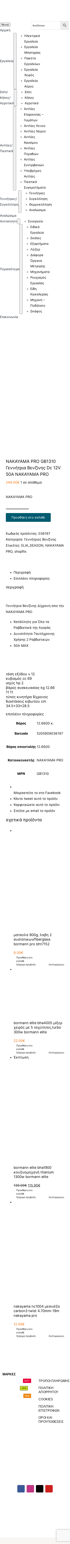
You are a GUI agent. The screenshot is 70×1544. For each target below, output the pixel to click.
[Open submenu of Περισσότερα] (21, 269)
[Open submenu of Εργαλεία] (15, 61)
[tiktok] (39, 1488)
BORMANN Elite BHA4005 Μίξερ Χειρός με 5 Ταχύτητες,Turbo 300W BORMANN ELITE (38, 1027)
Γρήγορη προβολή (26, 964)
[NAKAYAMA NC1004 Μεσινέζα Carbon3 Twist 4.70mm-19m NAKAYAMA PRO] (39, 1250)
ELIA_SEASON (32, 545)
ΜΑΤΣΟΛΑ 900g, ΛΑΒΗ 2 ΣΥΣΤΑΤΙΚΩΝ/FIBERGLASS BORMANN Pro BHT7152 (33, 939)
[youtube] (49, 1488)
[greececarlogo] (34, 1500)
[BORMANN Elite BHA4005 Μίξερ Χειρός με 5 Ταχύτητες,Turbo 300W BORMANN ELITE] (39, 991)
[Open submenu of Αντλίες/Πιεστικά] (14, 148)
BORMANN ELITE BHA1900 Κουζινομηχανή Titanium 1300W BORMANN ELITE (34, 1172)
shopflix (20, 551)
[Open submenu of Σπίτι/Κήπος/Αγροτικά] (15, 97)
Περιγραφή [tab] (22, 572)
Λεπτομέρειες (56, 964)
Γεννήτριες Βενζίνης (40, 539)
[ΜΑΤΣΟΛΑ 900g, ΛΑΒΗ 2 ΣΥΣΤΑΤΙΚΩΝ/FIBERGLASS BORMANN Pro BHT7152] (39, 878)
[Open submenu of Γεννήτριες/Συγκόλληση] (19, 201)
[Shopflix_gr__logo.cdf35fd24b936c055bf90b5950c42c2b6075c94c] (58, 1500)
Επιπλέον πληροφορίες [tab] (32, 578)
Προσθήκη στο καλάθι (28, 517)
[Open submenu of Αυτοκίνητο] (18, 221)
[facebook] (21, 1488)
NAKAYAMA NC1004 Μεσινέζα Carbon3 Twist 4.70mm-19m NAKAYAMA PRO (37, 1311)
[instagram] (30, 1488)
